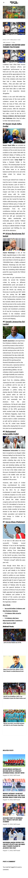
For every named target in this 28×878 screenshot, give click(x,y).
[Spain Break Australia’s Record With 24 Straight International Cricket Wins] (14, 760)
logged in (13, 867)
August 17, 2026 (7, 850)
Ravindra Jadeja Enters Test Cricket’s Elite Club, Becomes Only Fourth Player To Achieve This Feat (14, 845)
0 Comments (7, 42)
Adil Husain (16, 775)
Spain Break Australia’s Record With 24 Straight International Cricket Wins (13, 771)
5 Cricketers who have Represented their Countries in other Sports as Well (12, 620)
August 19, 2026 (7, 799)
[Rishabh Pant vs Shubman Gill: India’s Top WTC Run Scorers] (14, 809)
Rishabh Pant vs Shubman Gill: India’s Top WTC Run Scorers (12, 820)
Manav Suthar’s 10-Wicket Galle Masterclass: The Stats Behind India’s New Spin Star (14, 795)
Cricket (18, 39)
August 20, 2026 (7, 775)
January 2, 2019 (6, 39)
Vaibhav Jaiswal (13, 39)
